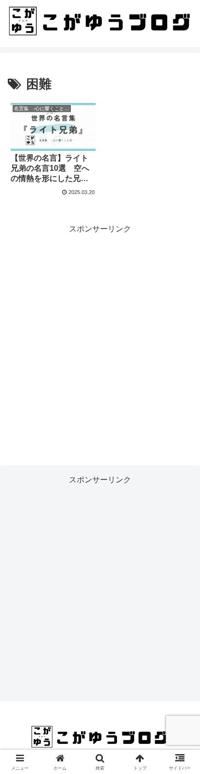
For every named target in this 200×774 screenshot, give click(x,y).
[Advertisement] (100, 336)
